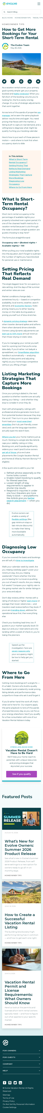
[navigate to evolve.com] (5, 1043)
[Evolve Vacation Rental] (10, 4)
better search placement (21, 499)
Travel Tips (38, 18)
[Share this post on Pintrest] (21, 81)
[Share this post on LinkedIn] (30, 81)
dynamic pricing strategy (15, 321)
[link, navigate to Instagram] (10, 1082)
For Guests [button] (9, 1057)
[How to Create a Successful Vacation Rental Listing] (21, 914)
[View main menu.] (38, 3)
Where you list (9, 437)
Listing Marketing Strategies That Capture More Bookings (20, 175)
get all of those (9, 452)
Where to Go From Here (20, 187)
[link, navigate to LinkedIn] (20, 1082)
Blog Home (7, 18)
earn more (32, 601)
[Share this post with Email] (38, 81)
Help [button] (5, 1071)
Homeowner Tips (23, 18)
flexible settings (19, 519)
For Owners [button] (9, 1050)
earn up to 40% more (12, 334)
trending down (18, 610)
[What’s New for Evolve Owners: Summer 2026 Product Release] (21, 843)
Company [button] (8, 1064)
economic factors (23, 306)
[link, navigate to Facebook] (4, 1082)
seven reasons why (21, 651)
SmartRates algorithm (28, 352)
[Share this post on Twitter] (4, 81)
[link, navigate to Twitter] (15, 1082)
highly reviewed (21, 94)
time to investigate (25, 560)
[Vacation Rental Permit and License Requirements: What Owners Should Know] (21, 988)
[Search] (4, 12)
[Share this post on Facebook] (13, 81)
